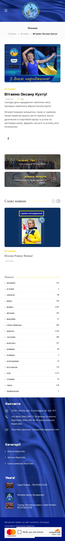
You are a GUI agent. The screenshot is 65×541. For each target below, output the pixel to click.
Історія (33, 289)
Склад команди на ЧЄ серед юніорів (32, 164)
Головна (12, 33)
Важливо (33, 319)
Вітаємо (25, 33)
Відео (33, 301)
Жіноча (41, 177)
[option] (32, 236)
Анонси (33, 295)
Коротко (33, 343)
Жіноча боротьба (16, 457)
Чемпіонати (33, 391)
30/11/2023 (9, 261)
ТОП (32, 160)
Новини (33, 349)
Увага (33, 385)
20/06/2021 (9, 99)
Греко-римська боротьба (20, 463)
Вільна (23, 160)
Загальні (33, 337)
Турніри (33, 379)
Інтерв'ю (33, 283)
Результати (33, 367)
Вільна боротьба (16, 451)
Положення (33, 361)
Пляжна (33, 355)
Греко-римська (33, 325)
